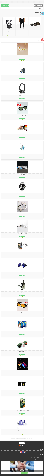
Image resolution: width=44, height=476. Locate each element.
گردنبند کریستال (22, 154)
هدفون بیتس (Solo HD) (22, 95)
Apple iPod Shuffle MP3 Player (22, 430)
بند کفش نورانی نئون (22, 371)
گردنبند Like (22, 213)
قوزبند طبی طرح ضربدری (9, 31)
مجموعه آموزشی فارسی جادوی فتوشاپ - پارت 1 (22, 410)
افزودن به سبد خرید (22, 98)
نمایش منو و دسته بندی (38, 5)
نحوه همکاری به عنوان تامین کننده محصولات (37, 459)
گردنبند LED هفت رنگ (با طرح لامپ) (22, 233)
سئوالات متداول (41, 456)
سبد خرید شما (5, 5)
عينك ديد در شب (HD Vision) (22, 312)
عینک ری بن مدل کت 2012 (22, 115)
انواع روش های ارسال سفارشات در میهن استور (36, 457)
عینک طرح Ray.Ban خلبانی (22, 351)
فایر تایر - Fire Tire (22, 174)
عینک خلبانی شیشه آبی (22, 272)
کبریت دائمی (22, 292)
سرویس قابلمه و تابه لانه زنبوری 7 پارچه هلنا (35, 31)
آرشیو (39, 14)
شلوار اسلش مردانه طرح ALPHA (22, 31)
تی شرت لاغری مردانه (22, 331)
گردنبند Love (22, 56)
